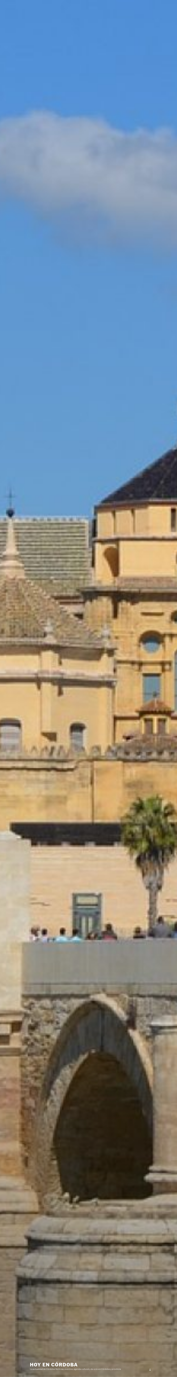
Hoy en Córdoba (54, 1365)
